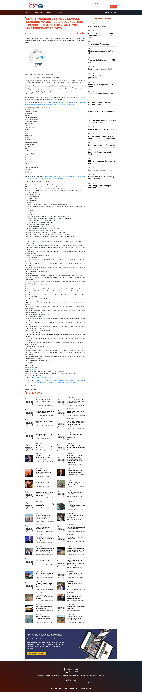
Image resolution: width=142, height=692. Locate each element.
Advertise (58, 683)
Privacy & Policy (87, 683)
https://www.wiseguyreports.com (41, 377)
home (28, 12)
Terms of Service (75, 683)
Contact (59, 12)
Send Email (33, 369)
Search (113, 7)
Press (52, 683)
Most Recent (38, 12)
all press (49, 12)
